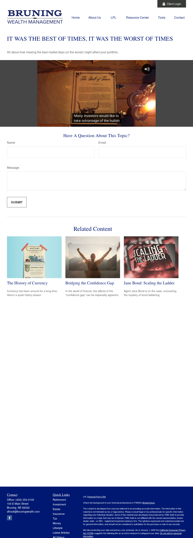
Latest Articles (61, 532)
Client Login (174, 4)
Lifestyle (58, 528)
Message (13, 167)
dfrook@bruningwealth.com (23, 511)
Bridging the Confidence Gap (89, 282)
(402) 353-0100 (24, 499)
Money (57, 523)
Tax (55, 518)
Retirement (59, 499)
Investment (59, 504)
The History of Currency (27, 282)
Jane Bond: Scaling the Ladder (149, 282)
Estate (56, 509)
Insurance (59, 514)
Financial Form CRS (96, 496)
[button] (75, 17)
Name (11, 142)
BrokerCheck (148, 502)
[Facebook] (149, 4)
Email (102, 142)
